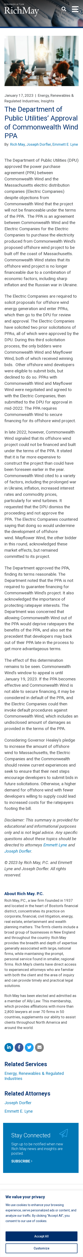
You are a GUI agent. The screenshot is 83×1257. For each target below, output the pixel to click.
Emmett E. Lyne (65, 144)
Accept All (41, 1236)
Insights (47, 101)
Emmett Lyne (55, 844)
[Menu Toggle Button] (75, 9)
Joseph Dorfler (38, 144)
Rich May (17, 144)
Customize (41, 1248)
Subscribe (21, 1161)
